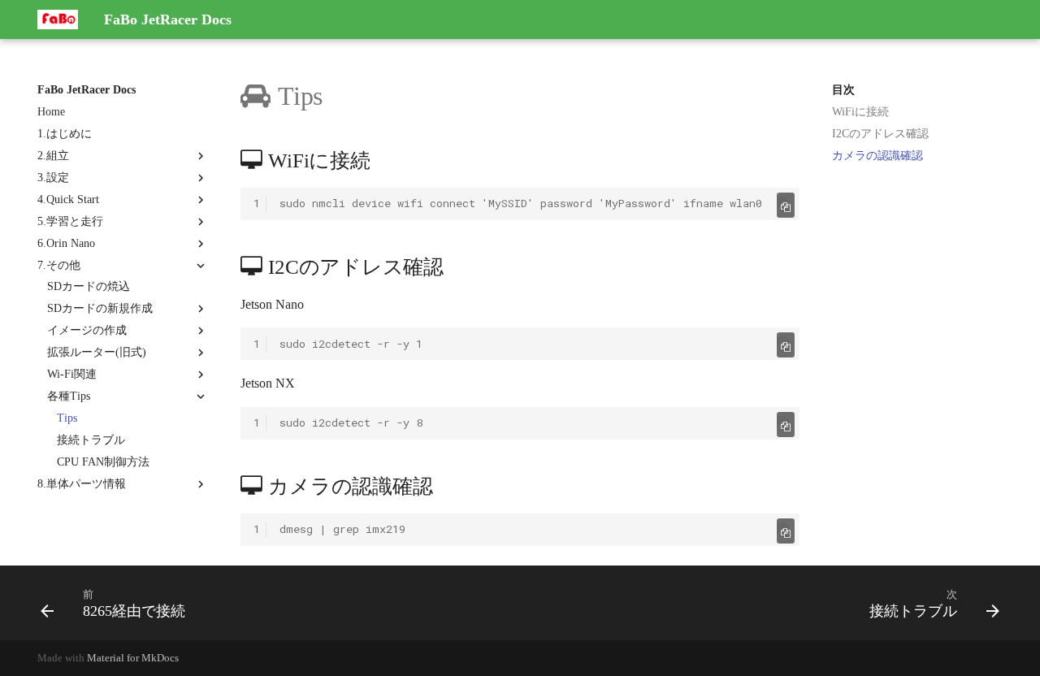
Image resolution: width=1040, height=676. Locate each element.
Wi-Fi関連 (72, 374)
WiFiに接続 (860, 112)
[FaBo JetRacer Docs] (57, 19)
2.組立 (53, 156)
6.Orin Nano (66, 243)
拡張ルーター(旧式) (96, 352)
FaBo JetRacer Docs (86, 90)
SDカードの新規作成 (100, 308)
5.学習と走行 (70, 221)
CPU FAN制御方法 (103, 462)
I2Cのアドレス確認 (880, 134)
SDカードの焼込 (88, 286)
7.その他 (58, 265)
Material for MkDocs (133, 658)
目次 (843, 90)
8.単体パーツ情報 (81, 484)
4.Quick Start (68, 199)
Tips (67, 418)
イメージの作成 (87, 330)
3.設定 (53, 177)
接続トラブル (91, 440)
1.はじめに (64, 134)
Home (51, 112)
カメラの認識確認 (877, 156)
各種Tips (68, 396)
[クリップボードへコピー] (783, 204)
